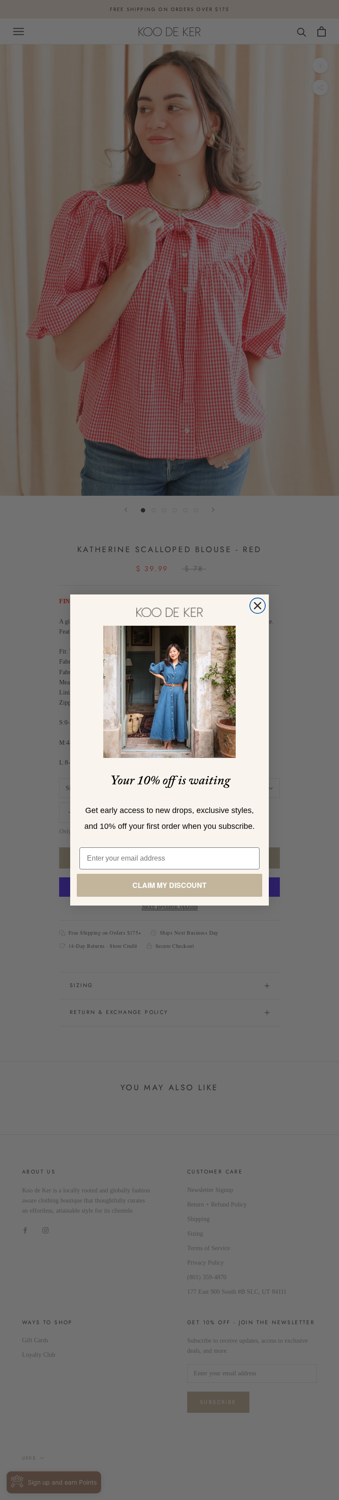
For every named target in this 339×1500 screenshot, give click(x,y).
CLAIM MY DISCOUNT (169, 885)
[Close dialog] (257, 605)
